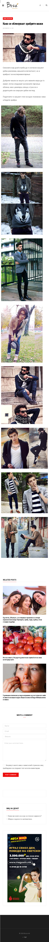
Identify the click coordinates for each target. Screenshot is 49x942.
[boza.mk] (12, 5)
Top (25, 937)
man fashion (8, 18)
